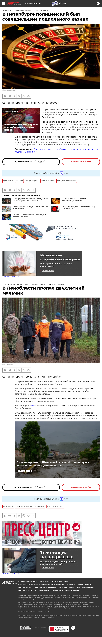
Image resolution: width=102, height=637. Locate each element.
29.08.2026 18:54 (8, 284)
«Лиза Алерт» (7, 364)
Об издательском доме (27, 582)
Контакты (71, 584)
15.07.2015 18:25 (7, 10)
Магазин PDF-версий (60, 582)
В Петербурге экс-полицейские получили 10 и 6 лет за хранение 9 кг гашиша (30, 200)
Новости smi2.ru (10, 277)
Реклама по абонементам (45, 587)
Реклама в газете (84, 584)
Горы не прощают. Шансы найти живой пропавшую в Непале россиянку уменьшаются (53, 464)
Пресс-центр (44, 582)
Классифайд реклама (85, 587)
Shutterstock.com (9, 90)
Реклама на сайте (25, 587)
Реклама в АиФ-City (66, 587)
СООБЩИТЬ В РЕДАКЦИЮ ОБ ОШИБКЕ (65, 590)
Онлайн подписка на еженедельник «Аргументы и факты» (41, 584)
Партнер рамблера (40, 627)
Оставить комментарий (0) (81, 161)
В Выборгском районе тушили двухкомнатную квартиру (74, 200)
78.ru (33, 405)
